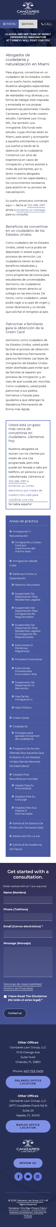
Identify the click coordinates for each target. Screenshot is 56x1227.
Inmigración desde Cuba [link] (23, 563)
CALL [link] (48, 24)
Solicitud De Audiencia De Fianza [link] (25, 847)
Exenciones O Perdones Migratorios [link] (24, 648)
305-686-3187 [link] (36, 205)
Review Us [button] (28, 1163)
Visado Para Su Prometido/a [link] (24, 787)
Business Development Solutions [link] (26, 1212)
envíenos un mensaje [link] (30, 210)
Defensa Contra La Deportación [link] (23, 576)
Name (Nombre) (15, 892)
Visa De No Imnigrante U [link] (23, 698)
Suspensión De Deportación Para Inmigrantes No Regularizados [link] (26, 612)
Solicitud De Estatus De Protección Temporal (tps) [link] (26, 825)
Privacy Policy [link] (39, 1208)
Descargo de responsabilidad (23, 984)
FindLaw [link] (28, 1215)
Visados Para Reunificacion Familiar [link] (23, 776)
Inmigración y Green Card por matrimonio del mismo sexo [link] (28, 547)
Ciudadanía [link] (20, 726)
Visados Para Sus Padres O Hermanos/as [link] (26, 810)
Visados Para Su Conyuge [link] (25, 798)
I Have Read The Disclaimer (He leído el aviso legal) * (27, 998)
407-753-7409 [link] (33, 1071)
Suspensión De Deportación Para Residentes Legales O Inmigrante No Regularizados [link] (27, 630)
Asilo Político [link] (23, 707)
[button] (9, 23)
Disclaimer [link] (14, 1208)
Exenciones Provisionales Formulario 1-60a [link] (26, 671)
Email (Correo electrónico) (23, 926)
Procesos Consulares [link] (28, 659)
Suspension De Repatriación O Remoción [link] (25, 685)
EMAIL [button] (30, 24)
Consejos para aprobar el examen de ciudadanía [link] (27, 735)
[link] (28, 8)
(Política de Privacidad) (18, 988)
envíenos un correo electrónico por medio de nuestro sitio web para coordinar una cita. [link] (25, 492)
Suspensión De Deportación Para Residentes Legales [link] (27, 596)
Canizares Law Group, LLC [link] (30, 1200)
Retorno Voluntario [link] (27, 584)
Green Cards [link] (21, 717)
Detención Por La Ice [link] (26, 836)
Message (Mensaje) (17, 943)
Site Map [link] (25, 1208)
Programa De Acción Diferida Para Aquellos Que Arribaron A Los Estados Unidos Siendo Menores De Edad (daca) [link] (26, 757)
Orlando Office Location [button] (28, 1082)
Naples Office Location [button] (28, 1126)
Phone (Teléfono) (16, 909)
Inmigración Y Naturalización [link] (20, 533)
